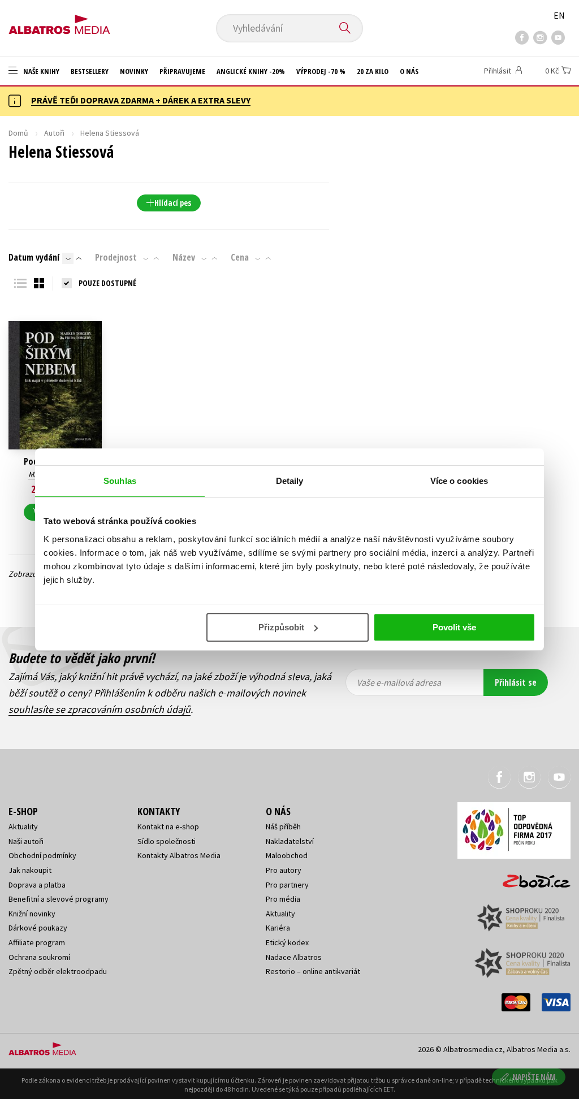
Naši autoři (26, 841)
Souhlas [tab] (119, 481)
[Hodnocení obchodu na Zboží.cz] (531, 877)
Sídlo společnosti (166, 841)
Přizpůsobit (281, 627)
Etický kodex (287, 942)
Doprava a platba (37, 885)
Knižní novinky (31, 913)
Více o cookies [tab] (459, 481)
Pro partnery (287, 885)
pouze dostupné (107, 283)
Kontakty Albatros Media (179, 855)
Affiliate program (36, 942)
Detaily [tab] (290, 481)
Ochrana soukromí (39, 957)
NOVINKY (134, 71)
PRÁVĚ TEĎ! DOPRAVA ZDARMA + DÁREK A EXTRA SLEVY (140, 100)
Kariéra (278, 928)
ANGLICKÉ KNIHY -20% (251, 71)
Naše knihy (40, 71)
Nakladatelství (290, 841)
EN (559, 15)
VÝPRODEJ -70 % (320, 71)
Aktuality (23, 826)
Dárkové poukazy (37, 928)
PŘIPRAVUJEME (182, 71)
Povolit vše (454, 627)
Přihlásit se (516, 682)
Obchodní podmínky (42, 855)
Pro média (283, 899)
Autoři (54, 133)
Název (183, 257)
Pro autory (283, 870)
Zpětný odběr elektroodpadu (57, 971)
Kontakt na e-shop (168, 826)
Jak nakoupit (29, 870)
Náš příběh (283, 826)
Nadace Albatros (294, 957)
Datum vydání (33, 257)
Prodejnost (116, 257)
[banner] (59, 21)
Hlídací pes (172, 202)
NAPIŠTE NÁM (534, 1076)
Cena (240, 257)
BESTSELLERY (90, 71)
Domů (18, 133)
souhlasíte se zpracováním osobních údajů (99, 709)
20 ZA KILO (372, 71)
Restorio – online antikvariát (313, 971)
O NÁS (409, 71)
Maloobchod (287, 855)
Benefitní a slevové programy (58, 899)
